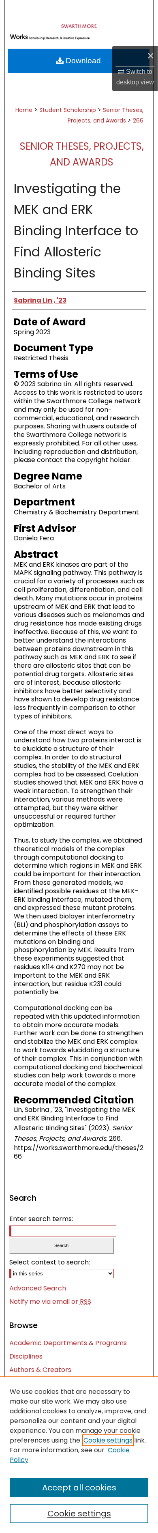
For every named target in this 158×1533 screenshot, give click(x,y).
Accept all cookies (79, 1487)
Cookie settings (107, 1440)
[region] (79, 1454)
